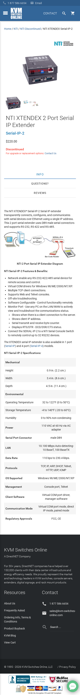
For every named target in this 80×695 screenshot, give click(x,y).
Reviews (40, 192)
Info (40, 174)
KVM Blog (10, 635)
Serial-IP (10, 346)
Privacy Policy (67, 666)
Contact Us (50, 153)
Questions (39, 183)
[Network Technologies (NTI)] (63, 46)
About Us (9, 603)
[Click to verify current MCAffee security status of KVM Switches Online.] (59, 683)
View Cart (10, 642)
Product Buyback (14, 628)
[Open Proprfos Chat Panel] (72, 686)
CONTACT (50, 13)
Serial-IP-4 (36, 346)
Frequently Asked (14, 610)
